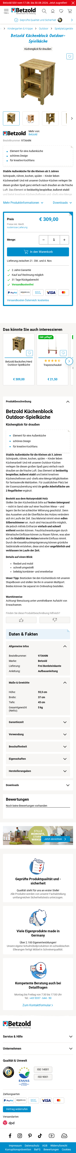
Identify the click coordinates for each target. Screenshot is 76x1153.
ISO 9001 (43, 1076)
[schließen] (73, 3)
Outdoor (43, 28)
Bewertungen (51, 1149)
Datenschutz (32, 1145)
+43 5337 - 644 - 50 (40, 998)
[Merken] (69, 56)
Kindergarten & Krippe (20, 28)
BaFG (37, 1149)
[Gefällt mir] (21, 620)
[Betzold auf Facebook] (10, 1136)
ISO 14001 (43, 1069)
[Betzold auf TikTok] (40, 1136)
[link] (61, 11)
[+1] (64, 239)
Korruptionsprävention (18, 1149)
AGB (44, 1145)
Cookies (66, 1149)
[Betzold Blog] (64, 1136)
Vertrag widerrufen (17, 1109)
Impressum (15, 1145)
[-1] (43, 239)
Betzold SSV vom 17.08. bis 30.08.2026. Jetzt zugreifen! (35, 2)
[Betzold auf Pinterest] (30, 1136)
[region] (38, 592)
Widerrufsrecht (58, 1145)
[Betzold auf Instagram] (20, 1136)
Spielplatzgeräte (64, 28)
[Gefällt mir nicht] (54, 620)
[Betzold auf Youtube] (51, 1136)
